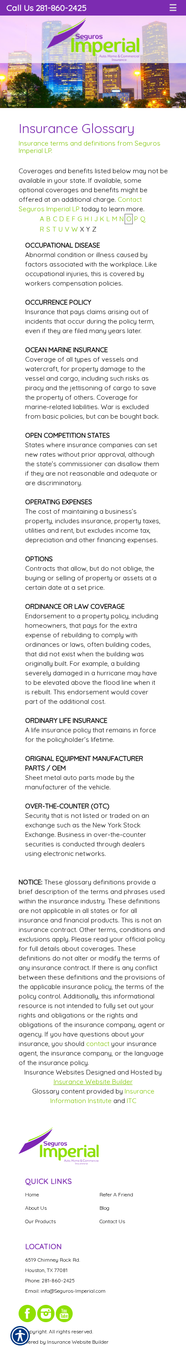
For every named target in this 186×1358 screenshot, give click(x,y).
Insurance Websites (54, 1072)
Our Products (40, 1221)
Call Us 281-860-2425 (46, 7)
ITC (131, 1101)
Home (32, 1194)
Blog (104, 1208)
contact (97, 1044)
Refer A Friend (116, 1194)
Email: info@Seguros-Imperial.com (65, 1291)
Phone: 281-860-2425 (50, 1280)
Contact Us (112, 1221)
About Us (36, 1208)
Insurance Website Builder (93, 1082)
